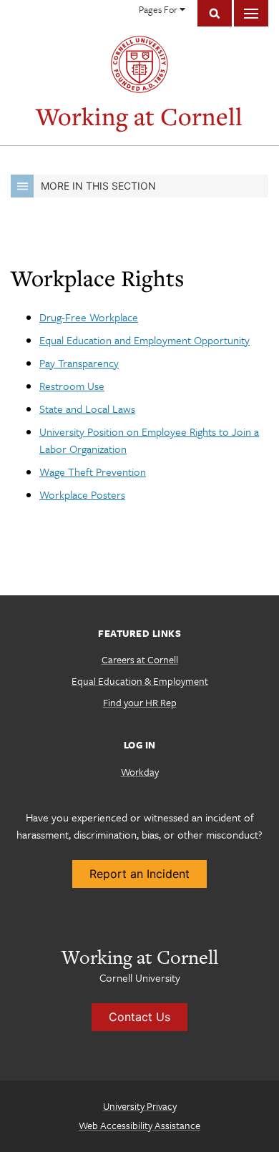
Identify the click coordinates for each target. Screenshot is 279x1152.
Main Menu (251, 13)
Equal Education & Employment (140, 680)
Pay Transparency (79, 363)
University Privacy (140, 1105)
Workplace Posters (82, 494)
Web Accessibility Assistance (139, 1125)
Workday (140, 771)
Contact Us (139, 1017)
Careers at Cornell (140, 659)
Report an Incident (139, 874)
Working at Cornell (139, 116)
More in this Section (98, 186)
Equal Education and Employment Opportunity (144, 340)
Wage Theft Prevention (92, 471)
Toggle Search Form (214, 13)
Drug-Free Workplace (88, 317)
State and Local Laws (87, 408)
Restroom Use (71, 386)
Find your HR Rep (140, 702)
